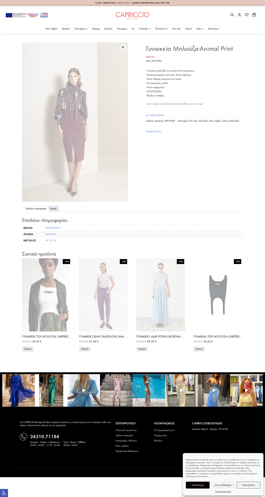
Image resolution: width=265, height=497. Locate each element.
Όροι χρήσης (122, 446)
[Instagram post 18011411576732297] (83, 390)
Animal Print (50, 234)
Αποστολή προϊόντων (126, 430)
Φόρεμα (96, 29)
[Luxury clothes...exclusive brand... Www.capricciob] (116, 390)
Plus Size (177, 29)
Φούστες (108, 29)
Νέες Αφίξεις (52, 29)
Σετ (133, 29)
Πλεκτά (188, 29)
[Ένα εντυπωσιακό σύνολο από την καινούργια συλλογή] (51, 390)
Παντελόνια (160, 29)
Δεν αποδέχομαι (223, 485)
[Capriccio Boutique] (132, 15)
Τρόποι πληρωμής (124, 435)
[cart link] (254, 16)
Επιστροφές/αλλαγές (126, 441)
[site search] (232, 16)
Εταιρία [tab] (53, 209)
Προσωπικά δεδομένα (127, 451)
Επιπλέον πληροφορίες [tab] (36, 209)
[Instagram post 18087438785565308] (214, 390)
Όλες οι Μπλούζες (230, 121)
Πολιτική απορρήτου (223, 492)
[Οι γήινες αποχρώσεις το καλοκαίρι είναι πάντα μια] (148, 390)
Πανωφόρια (80, 29)
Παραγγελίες (160, 435)
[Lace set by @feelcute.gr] (181, 390)
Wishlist (158, 441)
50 (46, 240)
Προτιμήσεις (248, 485)
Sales (199, 29)
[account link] (240, 16)
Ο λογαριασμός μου (164, 430)
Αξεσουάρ (213, 29)
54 (54, 240)
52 (50, 240)
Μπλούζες (144, 29)
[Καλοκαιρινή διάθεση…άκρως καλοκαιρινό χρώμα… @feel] (246, 390)
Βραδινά (66, 29)
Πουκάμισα (122, 29)
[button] (4, 493)
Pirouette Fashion (153, 132)
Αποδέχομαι (198, 485)
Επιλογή (27, 349)
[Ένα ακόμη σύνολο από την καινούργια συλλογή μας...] (18, 390)
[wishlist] (247, 16)
